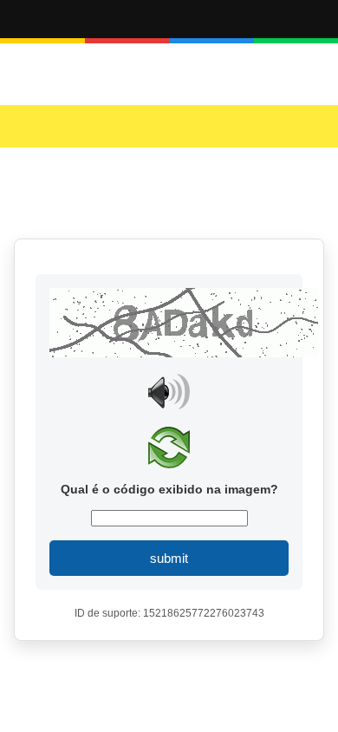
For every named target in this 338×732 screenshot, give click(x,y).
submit (169, 558)
